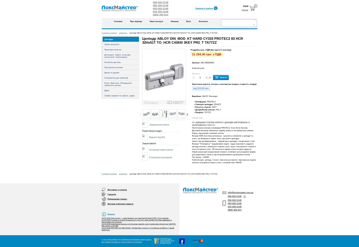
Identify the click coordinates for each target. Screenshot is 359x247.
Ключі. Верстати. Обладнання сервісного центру (118, 84)
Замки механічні (111, 44)
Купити (223, 77)
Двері (106, 90)
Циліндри (108, 39)
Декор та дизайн (111, 72)
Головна (118, 21)
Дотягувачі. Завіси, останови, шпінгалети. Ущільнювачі (117, 56)
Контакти (203, 21)
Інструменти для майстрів (116, 78)
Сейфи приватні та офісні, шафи (119, 96)
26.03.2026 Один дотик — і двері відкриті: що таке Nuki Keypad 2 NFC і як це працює (135, 218)
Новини (175, 21)
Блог (188, 21)
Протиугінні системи (113, 67)
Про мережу (136, 21)
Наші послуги (156, 21)
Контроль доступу (112, 62)
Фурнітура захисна (112, 49)
